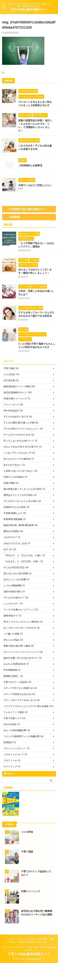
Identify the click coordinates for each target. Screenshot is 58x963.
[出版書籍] (10, 814)
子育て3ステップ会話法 (25, 939)
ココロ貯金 (27, 831)
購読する (11, 773)
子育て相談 (27, 851)
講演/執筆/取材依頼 (26, 942)
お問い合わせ (42, 942)
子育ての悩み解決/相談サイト (29, 9)
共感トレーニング (30, 891)
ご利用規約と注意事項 (30, 165)
